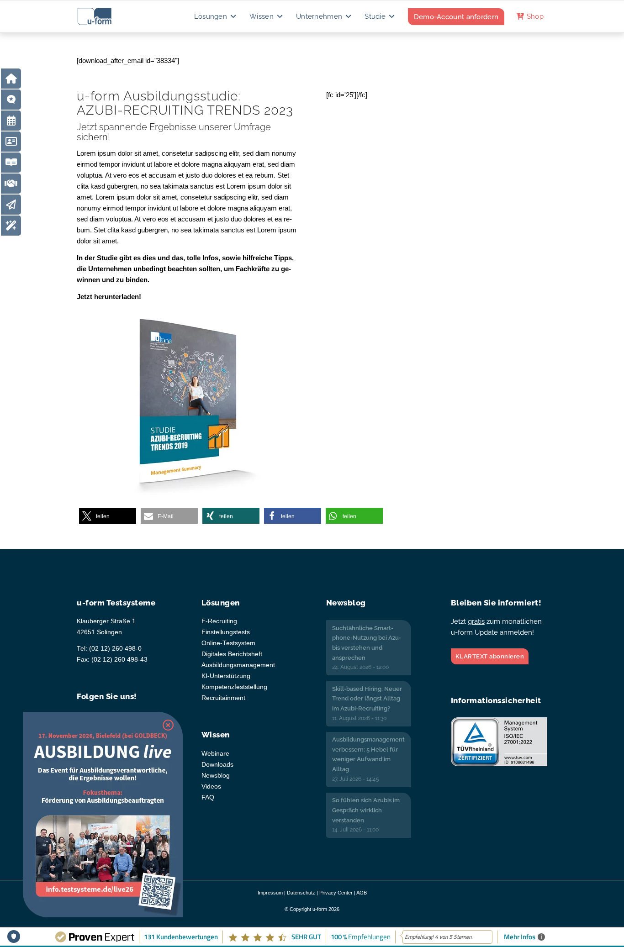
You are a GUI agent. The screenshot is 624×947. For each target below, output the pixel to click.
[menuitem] (215, 16)
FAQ (207, 797)
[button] (107, 516)
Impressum (270, 892)
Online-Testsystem (228, 643)
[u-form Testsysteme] (103, 16)
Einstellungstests (225, 632)
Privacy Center (336, 892)
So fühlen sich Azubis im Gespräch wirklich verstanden (366, 810)
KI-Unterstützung (225, 676)
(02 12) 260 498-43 (119, 659)
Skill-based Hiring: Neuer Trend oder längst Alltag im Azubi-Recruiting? (367, 698)
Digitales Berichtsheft (231, 654)
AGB (361, 892)
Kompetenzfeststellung (234, 687)
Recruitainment (223, 697)
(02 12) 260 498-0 (115, 648)
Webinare (215, 753)
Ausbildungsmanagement (238, 665)
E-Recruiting (219, 621)
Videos (211, 786)
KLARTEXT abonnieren (489, 656)
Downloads (217, 764)
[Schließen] (168, 725)
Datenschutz (301, 892)
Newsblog (215, 775)
